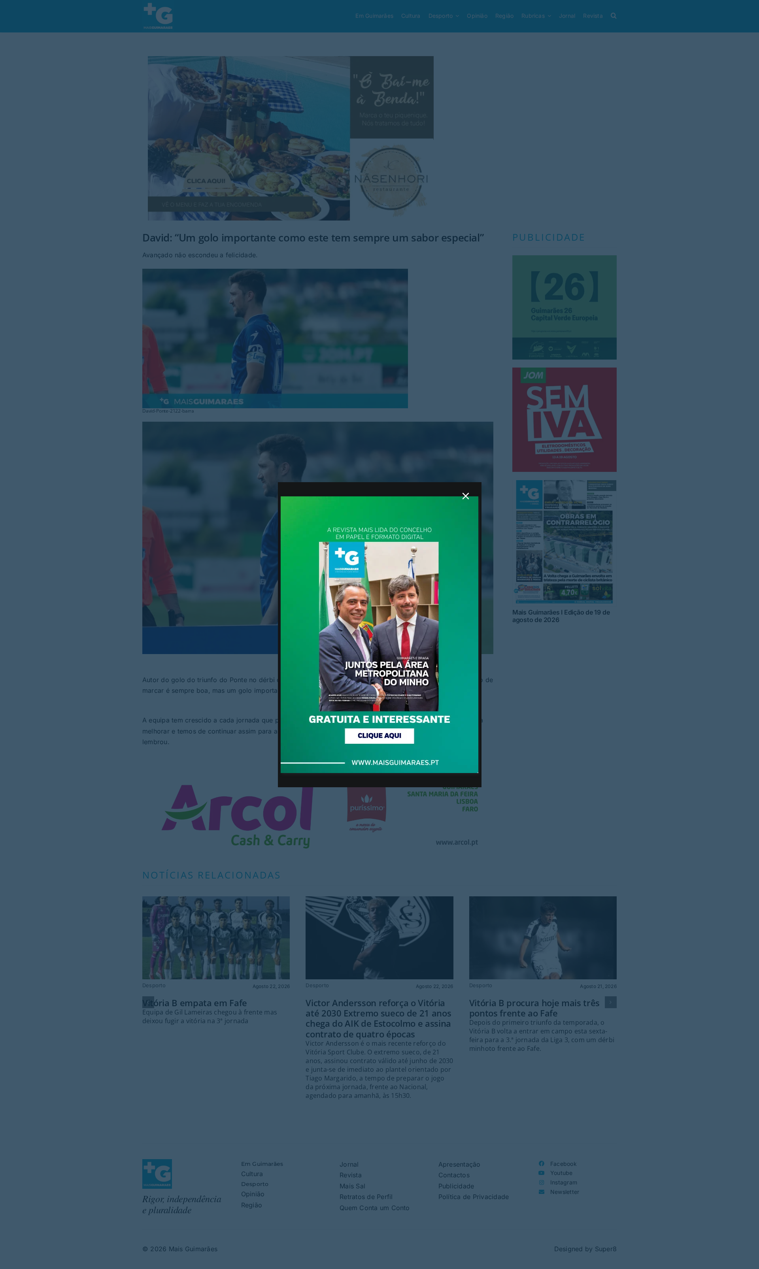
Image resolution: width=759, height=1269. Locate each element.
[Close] (466, 496)
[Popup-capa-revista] (379, 499)
